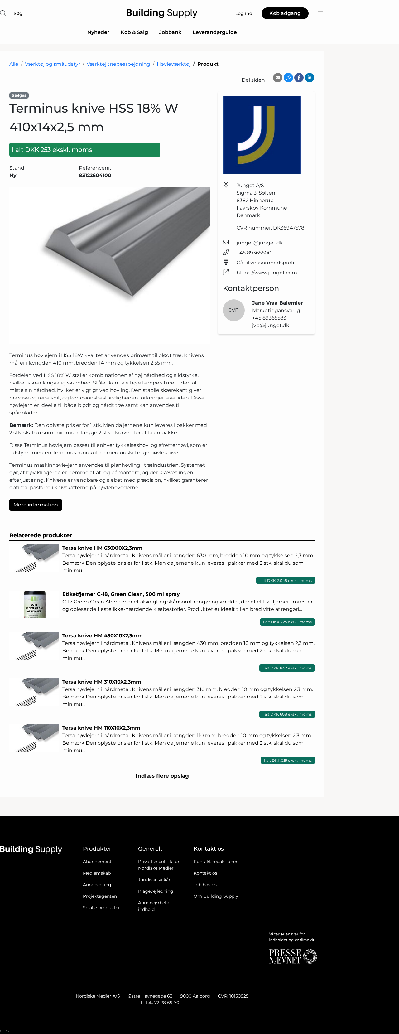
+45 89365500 (254, 253)
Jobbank (170, 32)
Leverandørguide (215, 32)
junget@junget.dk (260, 243)
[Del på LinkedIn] (309, 77)
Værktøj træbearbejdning (118, 64)
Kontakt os (205, 873)
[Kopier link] (288, 77)
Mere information (35, 505)
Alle (13, 64)
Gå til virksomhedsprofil (266, 263)
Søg (18, 13)
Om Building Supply (216, 896)
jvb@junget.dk (270, 325)
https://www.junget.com (267, 273)
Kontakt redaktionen (216, 861)
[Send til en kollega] (277, 77)
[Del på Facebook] (299, 77)
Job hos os (205, 884)
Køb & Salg (134, 32)
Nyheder (98, 32)
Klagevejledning (155, 891)
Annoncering (97, 884)
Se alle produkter (101, 908)
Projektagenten (100, 896)
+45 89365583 (269, 318)
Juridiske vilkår (154, 879)
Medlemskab (97, 873)
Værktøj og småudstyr (52, 64)
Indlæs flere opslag (162, 776)
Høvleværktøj (173, 64)
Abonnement (97, 861)
